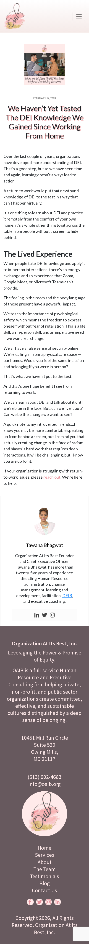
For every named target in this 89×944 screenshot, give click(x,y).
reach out (51, 477)
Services (44, 855)
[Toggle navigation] (79, 16)
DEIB (67, 595)
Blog (44, 883)
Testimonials (44, 876)
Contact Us (44, 890)
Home (44, 847)
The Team (44, 869)
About (45, 862)
